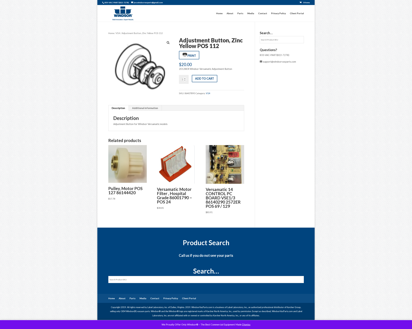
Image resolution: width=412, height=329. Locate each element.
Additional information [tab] (145, 108)
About (230, 13)
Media (250, 13)
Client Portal (297, 13)
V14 (118, 33)
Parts (240, 13)
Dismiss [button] (246, 324)
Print (191, 55)
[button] (168, 43)
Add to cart (204, 78)
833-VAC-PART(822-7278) (274, 55)
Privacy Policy (278, 13)
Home (219, 13)
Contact (262, 13)
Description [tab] (118, 108)
